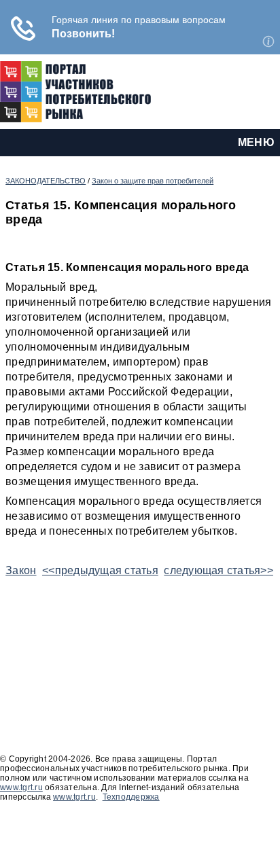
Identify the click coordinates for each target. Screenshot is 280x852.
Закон (20, 570)
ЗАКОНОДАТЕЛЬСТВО (45, 181)
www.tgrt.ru (21, 787)
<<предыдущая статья (100, 570)
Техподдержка (131, 797)
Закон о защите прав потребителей (152, 181)
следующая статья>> (218, 570)
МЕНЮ (256, 142)
